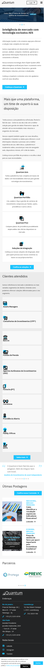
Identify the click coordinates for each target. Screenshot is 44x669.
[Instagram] (4, 649)
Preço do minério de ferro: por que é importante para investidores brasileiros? (32, 542)
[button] (20, 25)
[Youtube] (4, 653)
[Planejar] (33, 575)
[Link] (8, 2)
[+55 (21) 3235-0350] (4, 616)
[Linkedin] (4, 646)
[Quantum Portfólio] (22, 199)
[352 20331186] (25, 613)
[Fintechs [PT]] (22, 387)
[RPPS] (22, 445)
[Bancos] (22, 338)
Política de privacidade (13, 665)
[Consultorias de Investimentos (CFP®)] (22, 320)
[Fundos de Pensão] (22, 352)
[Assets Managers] (22, 304)
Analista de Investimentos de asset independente (23, 475)
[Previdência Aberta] (22, 416)
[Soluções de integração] (22, 249)
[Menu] (41, 2)
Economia (30, 529)
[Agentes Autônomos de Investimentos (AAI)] (22, 369)
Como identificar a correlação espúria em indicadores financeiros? (31, 512)
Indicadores (31, 501)
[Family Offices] (22, 431)
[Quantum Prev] (22, 224)
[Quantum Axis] (22, 173)
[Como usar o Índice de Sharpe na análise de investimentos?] (22, 15)
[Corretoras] (22, 401)
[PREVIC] (11, 575)
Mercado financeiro (30, 504)
